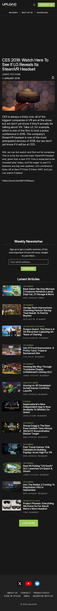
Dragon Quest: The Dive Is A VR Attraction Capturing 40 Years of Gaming (39, 332)
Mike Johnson (30, 298)
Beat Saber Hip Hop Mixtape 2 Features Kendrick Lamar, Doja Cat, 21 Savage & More (39, 292)
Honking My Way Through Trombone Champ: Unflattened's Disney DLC (37, 369)
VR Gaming (28, 286)
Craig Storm (29, 416)
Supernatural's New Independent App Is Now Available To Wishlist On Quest (37, 408)
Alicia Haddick (30, 338)
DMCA (27, 596)
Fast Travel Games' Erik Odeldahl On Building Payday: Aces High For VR (37, 450)
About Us (12, 593)
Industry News (30, 383)
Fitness (26, 401)
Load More (28, 523)
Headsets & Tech (31, 501)
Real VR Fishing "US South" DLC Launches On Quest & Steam (38, 468)
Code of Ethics (12, 596)
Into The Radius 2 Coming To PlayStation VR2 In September (39, 487)
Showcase (42, 13)
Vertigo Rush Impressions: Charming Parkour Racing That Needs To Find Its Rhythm (37, 311)
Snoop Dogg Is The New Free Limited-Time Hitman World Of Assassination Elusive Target (37, 429)
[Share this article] (53, 77)
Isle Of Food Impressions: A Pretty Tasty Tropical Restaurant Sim (38, 350)
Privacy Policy (42, 593)
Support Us (46, 5)
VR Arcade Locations (34, 326)
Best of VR (27, 13)
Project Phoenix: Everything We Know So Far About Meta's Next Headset (38, 506)
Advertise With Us (43, 596)
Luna (25, 512)
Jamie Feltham (11, 74)
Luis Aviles (28, 357)
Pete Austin (29, 319)
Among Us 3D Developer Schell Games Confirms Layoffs (37, 388)
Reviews (13, 13)
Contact (25, 593)
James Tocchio (30, 375)
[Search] (34, 4)
